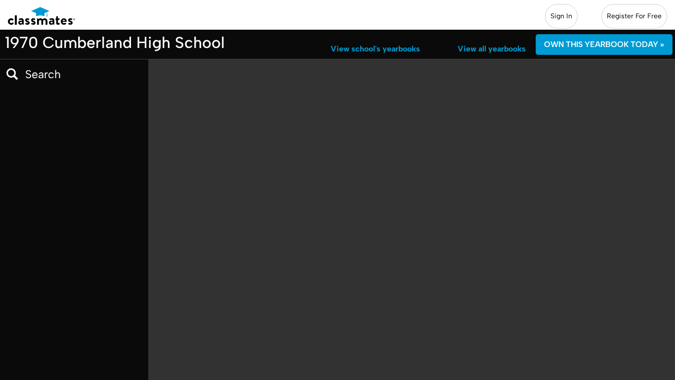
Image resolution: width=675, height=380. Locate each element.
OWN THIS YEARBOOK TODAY (604, 44)
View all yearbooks (492, 48)
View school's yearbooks (375, 48)
